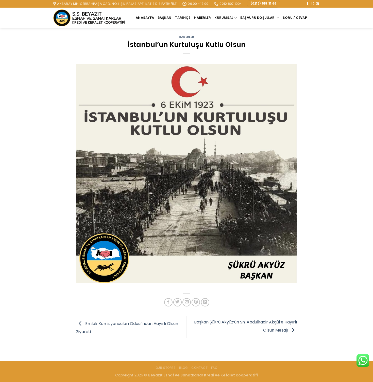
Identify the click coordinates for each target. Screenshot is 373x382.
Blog (183, 368)
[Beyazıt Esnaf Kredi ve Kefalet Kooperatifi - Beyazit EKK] (90, 18)
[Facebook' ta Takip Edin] (307, 4)
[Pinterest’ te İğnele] (196, 302)
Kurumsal (223, 17)
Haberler (202, 17)
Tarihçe (183, 17)
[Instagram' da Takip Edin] (312, 4)
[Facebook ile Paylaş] (168, 302)
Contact (199, 368)
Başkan (165, 17)
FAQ (214, 368)
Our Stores (166, 368)
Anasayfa (145, 17)
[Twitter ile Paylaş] (177, 302)
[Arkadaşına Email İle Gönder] (186, 302)
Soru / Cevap (295, 17)
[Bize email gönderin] (317, 4)
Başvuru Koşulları (258, 17)
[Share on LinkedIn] (205, 302)
